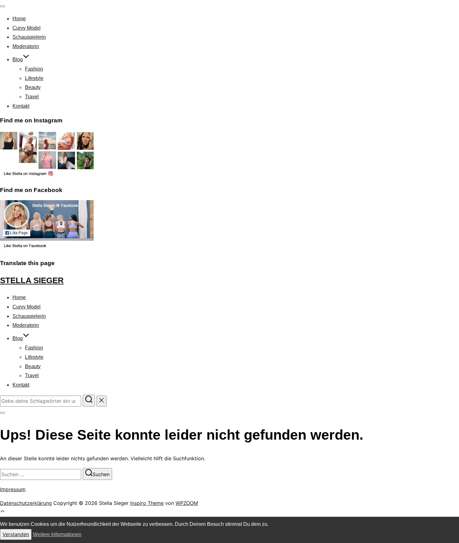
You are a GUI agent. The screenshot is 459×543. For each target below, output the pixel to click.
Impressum (13, 489)
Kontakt (20, 106)
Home (19, 18)
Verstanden (15, 534)
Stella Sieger (32, 280)
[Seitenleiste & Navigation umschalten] (2, 413)
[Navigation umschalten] (2, 6)
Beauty (33, 87)
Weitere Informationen (57, 534)
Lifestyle (34, 78)
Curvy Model (26, 28)
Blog (17, 59)
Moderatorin (25, 46)
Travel (32, 96)
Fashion (34, 69)
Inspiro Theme (147, 503)
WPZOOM (186, 503)
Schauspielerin (29, 37)
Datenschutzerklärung (26, 503)
